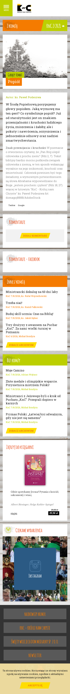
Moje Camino (15, 370)
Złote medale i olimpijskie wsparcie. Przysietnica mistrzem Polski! (32, 383)
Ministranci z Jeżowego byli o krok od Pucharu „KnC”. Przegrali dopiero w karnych (33, 399)
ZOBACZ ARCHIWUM (21, 345)
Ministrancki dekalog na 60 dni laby (32, 292)
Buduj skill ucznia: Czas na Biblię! (29, 314)
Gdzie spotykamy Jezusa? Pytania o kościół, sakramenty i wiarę (35, 493)
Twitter (11, 205)
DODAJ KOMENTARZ (35, 235)
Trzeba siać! (14, 303)
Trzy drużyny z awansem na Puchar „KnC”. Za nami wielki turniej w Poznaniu (31, 328)
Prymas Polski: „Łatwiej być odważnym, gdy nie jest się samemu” (34, 416)
